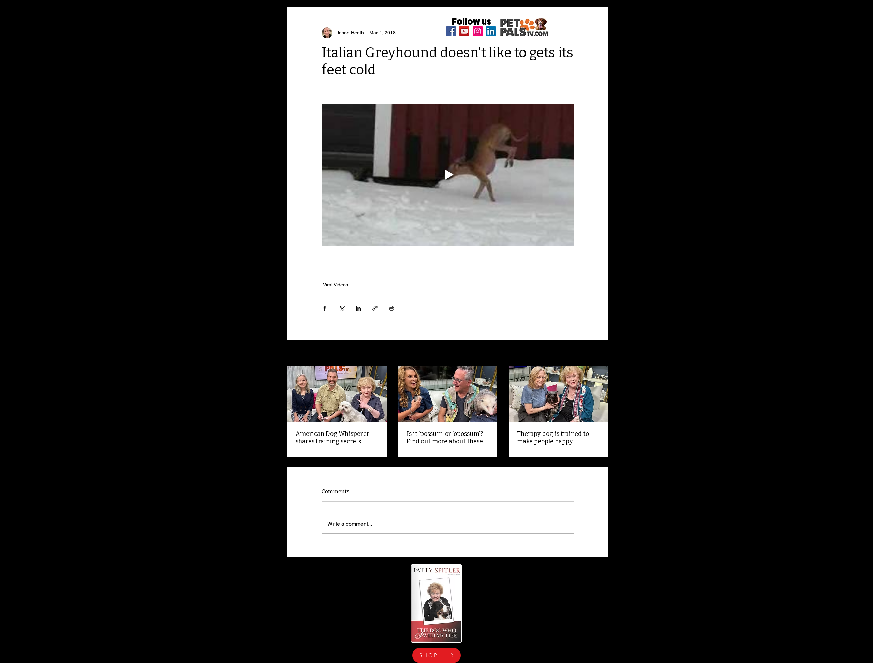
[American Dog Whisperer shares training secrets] (337, 394)
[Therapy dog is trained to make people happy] (558, 394)
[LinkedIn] (491, 31)
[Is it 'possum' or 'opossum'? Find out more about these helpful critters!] (448, 394)
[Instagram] (478, 31)
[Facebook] (451, 31)
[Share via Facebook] (325, 308)
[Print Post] (391, 308)
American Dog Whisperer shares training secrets (332, 437)
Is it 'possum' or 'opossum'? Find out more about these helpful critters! (444, 437)
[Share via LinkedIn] (358, 308)
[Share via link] (375, 308)
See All (600, 353)
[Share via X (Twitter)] (341, 308)
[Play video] (448, 175)
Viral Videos (335, 285)
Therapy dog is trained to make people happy (553, 437)
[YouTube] (464, 31)
